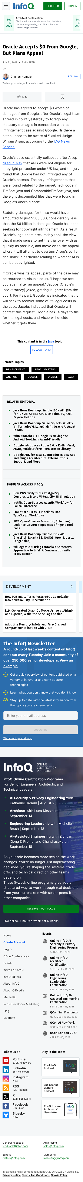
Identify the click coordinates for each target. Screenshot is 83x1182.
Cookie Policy (59, 1175)
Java (51, 341)
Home (7, 935)
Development (15, 369)
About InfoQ (11, 983)
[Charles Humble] (6, 76)
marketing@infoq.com (56, 1158)
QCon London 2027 (63, 1033)
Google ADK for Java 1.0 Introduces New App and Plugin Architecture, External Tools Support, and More (44, 458)
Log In (8, 949)
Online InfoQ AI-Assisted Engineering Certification (64, 999)
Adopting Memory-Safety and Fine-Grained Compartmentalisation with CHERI (35, 626)
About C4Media (13, 990)
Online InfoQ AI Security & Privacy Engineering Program (64, 944)
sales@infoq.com (53, 1146)
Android (12, 376)
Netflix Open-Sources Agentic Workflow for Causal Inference (43, 504)
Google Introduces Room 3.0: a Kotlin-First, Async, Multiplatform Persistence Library (44, 447)
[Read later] (63, 97)
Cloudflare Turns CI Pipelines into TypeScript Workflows (36, 513)
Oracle (53, 376)
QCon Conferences (16, 956)
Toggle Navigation (6, 6)
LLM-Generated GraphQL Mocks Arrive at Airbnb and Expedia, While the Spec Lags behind (39, 612)
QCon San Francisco (64, 1012)
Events (8, 963)
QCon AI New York (62, 1023)
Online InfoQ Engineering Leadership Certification (59, 980)
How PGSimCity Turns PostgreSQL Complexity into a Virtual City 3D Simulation (44, 495)
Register (53, 5)
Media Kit (9, 997)
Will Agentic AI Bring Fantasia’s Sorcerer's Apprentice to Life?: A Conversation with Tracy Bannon (42, 550)
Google (33, 376)
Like (25, 96)
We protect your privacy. (17, 738)
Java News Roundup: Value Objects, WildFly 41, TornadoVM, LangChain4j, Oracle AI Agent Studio (44, 427)
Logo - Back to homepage (23, 5)
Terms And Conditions (36, 1175)
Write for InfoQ (13, 970)
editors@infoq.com (14, 1158)
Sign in (72, 5)
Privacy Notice (12, 1175)
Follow (73, 76)
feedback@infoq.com (15, 1146)
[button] (40, 729)
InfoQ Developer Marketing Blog (21, 1007)
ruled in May (12, 163)
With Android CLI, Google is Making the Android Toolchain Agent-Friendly (40, 437)
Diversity (9, 1017)
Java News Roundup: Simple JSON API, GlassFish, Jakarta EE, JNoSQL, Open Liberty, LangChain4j (43, 538)
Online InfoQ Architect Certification (59, 961)
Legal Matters (45, 369)
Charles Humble (21, 76)
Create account (14, 942)
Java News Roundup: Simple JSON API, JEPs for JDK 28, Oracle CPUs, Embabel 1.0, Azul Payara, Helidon (42, 414)
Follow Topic (41, 349)
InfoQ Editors (12, 976)
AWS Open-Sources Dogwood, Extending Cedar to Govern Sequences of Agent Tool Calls (43, 525)
